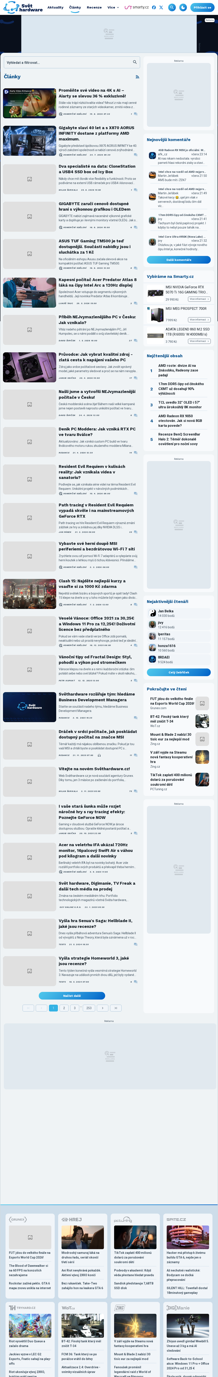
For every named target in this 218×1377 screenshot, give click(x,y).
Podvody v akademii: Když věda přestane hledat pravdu (134, 1273)
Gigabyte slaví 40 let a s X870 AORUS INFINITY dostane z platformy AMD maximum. (96, 133)
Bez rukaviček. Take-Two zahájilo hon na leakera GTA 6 (82, 1286)
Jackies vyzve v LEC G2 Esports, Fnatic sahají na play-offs (30, 1359)
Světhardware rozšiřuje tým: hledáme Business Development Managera (97, 697)
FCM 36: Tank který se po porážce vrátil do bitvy (79, 1357)
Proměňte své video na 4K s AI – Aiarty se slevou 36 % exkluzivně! (92, 93)
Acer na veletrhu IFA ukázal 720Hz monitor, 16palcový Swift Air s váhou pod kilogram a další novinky (96, 850)
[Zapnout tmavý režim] (183, 7)
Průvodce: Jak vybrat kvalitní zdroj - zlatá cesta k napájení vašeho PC (96, 357)
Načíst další (72, 995)
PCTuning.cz (158, 789)
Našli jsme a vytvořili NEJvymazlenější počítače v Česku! (97, 394)
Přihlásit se (202, 7)
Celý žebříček (179, 672)
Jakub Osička (67, 378)
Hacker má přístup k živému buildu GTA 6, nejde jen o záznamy (186, 1257)
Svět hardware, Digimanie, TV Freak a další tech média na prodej (97, 886)
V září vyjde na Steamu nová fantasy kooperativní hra (171, 757)
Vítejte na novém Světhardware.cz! (94, 768)
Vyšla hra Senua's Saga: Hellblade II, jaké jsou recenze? (95, 923)
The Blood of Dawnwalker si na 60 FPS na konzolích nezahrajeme (28, 1270)
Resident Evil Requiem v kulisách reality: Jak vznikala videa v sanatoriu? (92, 472)
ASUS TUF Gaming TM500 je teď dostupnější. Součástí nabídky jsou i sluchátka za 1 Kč (95, 247)
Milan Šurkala (68, 190)
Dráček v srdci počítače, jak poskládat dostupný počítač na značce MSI (98, 734)
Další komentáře (178, 259)
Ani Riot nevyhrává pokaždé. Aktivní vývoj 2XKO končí (81, 1273)
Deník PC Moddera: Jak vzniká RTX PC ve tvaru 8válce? (97, 432)
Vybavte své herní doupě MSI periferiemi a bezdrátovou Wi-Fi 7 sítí (97, 546)
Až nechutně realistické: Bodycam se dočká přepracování (183, 1275)
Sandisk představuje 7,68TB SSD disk (133, 1286)
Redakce (64, 452)
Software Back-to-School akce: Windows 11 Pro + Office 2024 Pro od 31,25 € (188, 1363)
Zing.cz (155, 744)
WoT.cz (155, 726)
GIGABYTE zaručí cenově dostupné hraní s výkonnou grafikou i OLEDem (95, 206)
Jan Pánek (65, 532)
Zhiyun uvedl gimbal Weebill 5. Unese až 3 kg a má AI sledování (188, 1346)
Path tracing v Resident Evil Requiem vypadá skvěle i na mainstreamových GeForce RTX (96, 511)
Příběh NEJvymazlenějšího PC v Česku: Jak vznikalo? (97, 319)
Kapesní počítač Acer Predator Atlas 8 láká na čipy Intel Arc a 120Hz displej (98, 282)
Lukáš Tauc (66, 303)
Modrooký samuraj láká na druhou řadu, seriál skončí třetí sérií (80, 1257)
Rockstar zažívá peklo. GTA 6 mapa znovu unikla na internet (30, 1286)
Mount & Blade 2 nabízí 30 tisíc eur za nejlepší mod (170, 737)
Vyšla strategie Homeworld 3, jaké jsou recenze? (94, 961)
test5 (62, 944)
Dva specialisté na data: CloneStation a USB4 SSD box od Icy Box (97, 169)
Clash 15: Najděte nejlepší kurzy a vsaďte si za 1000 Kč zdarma (92, 584)
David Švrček (67, 340)
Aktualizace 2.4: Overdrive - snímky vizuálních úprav (81, 1370)
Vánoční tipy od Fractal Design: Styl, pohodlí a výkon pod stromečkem (95, 659)
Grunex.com (158, 708)
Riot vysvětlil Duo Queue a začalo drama (27, 1344)
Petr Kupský (67, 680)
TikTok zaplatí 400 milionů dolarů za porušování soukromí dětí (171, 780)
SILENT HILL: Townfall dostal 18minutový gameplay (187, 1290)
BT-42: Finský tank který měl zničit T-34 (169, 719)
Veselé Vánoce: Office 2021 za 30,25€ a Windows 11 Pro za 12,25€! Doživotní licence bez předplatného (97, 624)
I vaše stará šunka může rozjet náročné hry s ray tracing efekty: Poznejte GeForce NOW (92, 812)
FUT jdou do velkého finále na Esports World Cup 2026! (172, 701)
